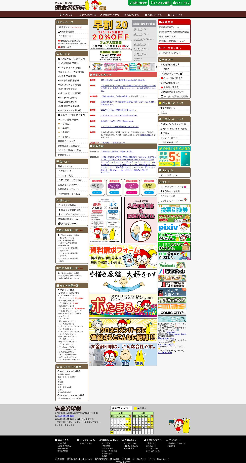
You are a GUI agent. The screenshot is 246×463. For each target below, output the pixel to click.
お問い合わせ (141, 459)
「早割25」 (65, 127)
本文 (59, 379)
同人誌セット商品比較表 (69, 293)
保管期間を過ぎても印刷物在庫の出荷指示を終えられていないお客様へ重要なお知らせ (128, 102)
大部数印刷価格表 (64, 392)
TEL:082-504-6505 (65, 415)
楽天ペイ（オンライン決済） (174, 128)
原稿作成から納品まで (68, 145)
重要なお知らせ (167, 107)
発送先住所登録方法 (70, 40)
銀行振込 (164, 133)
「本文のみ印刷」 (122, 96)
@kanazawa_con (166, 338)
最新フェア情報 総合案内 (73, 114)
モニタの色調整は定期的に (176, 96)
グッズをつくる (89, 14)
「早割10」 (65, 136)
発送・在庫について (168, 36)
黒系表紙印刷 (64, 245)
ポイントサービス (169, 175)
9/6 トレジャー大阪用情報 (71, 71)
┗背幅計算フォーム (68, 193)
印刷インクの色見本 (70, 209)
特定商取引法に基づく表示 (108, 459)
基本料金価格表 (64, 374)
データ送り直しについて (170, 52)
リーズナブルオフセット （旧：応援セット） (68, 301)
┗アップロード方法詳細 (70, 179)
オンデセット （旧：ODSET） (64, 317)
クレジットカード (169, 137)
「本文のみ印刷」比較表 (69, 273)
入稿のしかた (133, 14)
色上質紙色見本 (68, 205)
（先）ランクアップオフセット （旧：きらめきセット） (70, 332)
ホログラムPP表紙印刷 (68, 243)
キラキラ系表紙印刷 (66, 240)
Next (156, 67)
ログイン (72, 26)
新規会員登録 (67, 31)
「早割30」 (65, 123)
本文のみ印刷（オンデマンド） (71, 275)
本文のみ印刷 (63, 451)
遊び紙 (60, 382)
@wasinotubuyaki (166, 344)
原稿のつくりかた (111, 14)
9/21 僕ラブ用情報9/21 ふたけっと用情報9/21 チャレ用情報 (70, 93)
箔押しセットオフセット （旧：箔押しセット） (68, 337)
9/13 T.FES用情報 (67, 76)
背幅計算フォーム (69, 218)
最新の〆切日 (146, 134)
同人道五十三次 (167, 195)
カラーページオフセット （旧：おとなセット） (68, 342)
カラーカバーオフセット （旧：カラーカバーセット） (69, 358)
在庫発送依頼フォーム (169, 27)
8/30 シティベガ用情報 (70, 67)
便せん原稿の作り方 (170, 82)
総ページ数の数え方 (173, 78)
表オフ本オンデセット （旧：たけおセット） (67, 322)
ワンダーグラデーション (73, 214)
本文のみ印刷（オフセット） (70, 278)
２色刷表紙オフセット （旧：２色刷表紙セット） (68, 353)
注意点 (163, 112)
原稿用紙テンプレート (68, 189)
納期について (64, 154)
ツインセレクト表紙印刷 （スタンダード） (68, 249)
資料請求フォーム (69, 223)
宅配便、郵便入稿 (131, 445)
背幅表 (104, 456)
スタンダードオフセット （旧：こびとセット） (68, 296)
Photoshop (106, 445)
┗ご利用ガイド (65, 35)
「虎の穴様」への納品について (113, 143)
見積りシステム (155, 14)
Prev (90, 67)
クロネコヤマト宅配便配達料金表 (174, 31)
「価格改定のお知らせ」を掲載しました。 (117, 151)
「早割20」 (65, 132)
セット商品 (62, 443)
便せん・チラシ (86, 443)
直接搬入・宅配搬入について (172, 41)
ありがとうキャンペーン (172, 186)
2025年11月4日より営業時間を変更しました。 (119, 110)
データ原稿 (106, 443)
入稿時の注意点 (171, 87)
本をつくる (67, 14)
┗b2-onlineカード (169, 142)
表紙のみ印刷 (63, 448)
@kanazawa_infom (177, 333)
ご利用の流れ (151, 443)
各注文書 (171, 445)
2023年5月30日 (165, 352)
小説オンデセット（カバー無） (71, 313)
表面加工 (61, 384)
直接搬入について (66, 141)
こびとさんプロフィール (172, 200)
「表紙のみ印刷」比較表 (69, 235)
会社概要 (61, 459)
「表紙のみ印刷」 (108, 96)
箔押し (60, 389)
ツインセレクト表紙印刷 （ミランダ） (68, 254)
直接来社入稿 (129, 448)
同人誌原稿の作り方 (170, 64)
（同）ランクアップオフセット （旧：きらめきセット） (70, 327)
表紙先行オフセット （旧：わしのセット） (66, 306)
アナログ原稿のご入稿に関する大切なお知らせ (119, 115)
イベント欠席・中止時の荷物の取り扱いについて (120, 126)
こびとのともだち (153, 451)
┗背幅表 (165, 68)
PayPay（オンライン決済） (173, 123)
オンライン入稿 (65, 175)
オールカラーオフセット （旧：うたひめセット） (68, 347)
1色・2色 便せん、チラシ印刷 (69, 398)
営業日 (127, 459)
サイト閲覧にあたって (160, 459)
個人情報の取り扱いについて (81, 459)
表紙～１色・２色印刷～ (67, 377)
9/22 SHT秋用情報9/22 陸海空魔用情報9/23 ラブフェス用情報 (70, 106)
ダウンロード (177, 14)
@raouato (171, 331)
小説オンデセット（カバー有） (71, 311)
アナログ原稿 (107, 453)
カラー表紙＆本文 (64, 387)
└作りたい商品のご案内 (69, 150)
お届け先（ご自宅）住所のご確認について (117, 121)
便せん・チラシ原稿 (109, 451)
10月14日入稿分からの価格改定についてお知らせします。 (123, 80)
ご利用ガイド (151, 445)
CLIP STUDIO (107, 448)
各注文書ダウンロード (68, 184)
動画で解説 (66, 47)
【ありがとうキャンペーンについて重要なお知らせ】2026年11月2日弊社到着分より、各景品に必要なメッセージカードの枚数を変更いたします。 (128, 88)
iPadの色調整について (173, 91)
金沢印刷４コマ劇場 (170, 191)
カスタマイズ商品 (64, 445)
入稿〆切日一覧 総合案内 (73, 58)
